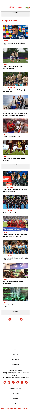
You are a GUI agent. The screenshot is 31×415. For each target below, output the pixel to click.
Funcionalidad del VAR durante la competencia (13, 282)
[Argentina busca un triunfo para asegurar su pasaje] (15, 55)
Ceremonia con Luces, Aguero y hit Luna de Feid (15, 306)
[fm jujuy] (27, 8)
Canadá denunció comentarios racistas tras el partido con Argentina (15, 235)
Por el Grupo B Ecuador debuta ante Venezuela (14, 159)
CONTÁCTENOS (15, 393)
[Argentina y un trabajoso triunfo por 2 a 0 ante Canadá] (15, 247)
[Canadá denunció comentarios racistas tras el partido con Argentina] (15, 223)
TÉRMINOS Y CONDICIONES (15, 388)
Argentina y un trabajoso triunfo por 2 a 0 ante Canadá (15, 259)
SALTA (15, 349)
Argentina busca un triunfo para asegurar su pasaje (13, 67)
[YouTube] (4, 382)
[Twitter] (13, 382)
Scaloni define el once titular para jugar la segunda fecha (15, 91)
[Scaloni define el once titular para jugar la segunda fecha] (15, 79)
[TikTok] (9, 382)
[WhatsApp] (22, 382)
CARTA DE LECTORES (15, 344)
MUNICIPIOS (16, 334)
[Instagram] (26, 382)
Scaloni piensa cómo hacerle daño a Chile (14, 44)
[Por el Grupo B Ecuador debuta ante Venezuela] (15, 147)
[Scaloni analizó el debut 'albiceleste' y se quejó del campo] (15, 178)
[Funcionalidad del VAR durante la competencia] (15, 270)
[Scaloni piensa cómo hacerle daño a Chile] (15, 32)
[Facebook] (17, 382)
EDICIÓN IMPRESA (15, 339)
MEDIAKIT (15, 398)
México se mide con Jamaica (11, 213)
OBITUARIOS (15, 354)
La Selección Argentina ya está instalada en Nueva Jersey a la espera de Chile (15, 114)
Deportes (6, 41)
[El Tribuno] (15, 7)
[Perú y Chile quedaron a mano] (15, 126)
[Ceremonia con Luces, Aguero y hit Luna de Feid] (15, 294)
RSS (15, 403)
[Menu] (2, 7)
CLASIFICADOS (15, 359)
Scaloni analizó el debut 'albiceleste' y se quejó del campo (15, 190)
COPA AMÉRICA (8, 187)
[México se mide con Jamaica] (15, 202)
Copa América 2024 (10, 87)
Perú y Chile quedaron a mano (12, 137)
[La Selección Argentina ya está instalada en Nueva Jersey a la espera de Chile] (15, 102)
